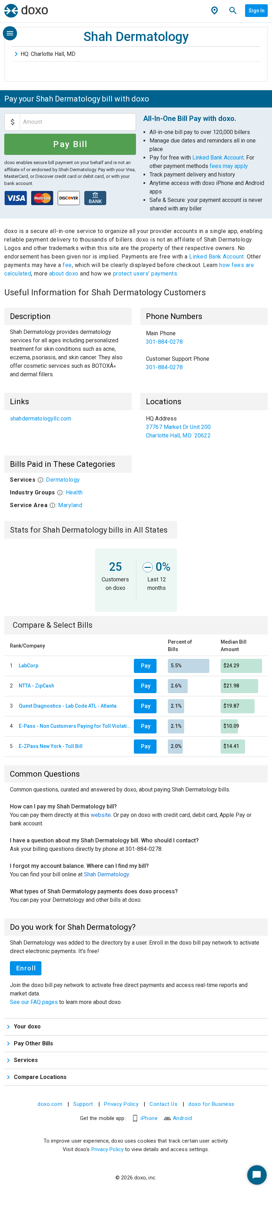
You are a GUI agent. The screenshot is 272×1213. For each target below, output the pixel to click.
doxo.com (50, 1104)
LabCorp (28, 665)
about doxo (63, 273)
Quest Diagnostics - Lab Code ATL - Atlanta (68, 706)
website (101, 815)
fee (67, 265)
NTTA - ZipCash (36, 686)
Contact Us (163, 1104)
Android (182, 1118)
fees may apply (229, 166)
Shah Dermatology (106, 874)
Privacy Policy (121, 1104)
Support (83, 1104)
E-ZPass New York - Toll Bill (51, 746)
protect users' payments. (145, 273)
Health (74, 492)
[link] (204, 337)
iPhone (149, 1118)
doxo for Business (211, 1104)
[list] (204, 350)
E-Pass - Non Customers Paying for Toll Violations (75, 726)
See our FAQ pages (34, 1002)
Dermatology (63, 479)
